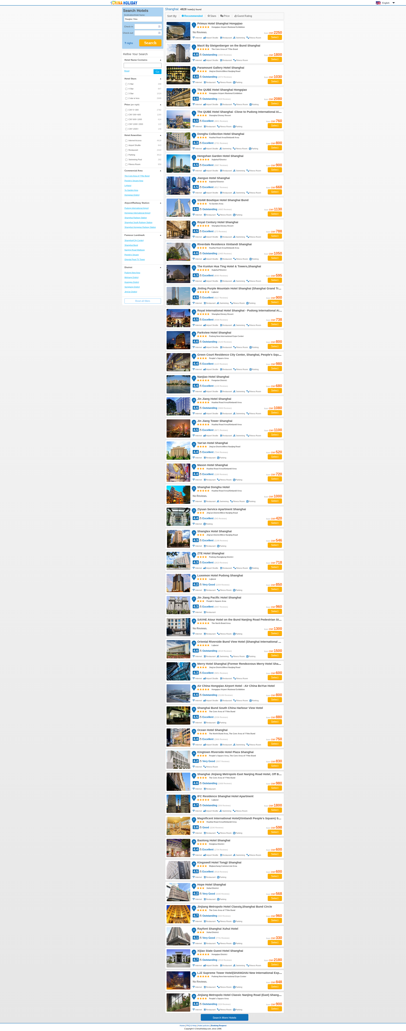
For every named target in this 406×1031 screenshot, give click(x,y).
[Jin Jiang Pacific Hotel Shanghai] (178, 605)
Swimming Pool (144, 160)
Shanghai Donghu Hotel (213, 488)
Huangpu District (131, 282)
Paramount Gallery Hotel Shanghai (220, 68)
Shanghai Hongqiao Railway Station (140, 227)
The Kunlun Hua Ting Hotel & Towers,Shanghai (228, 267)
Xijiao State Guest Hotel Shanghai (219, 951)
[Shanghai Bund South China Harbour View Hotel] (178, 715)
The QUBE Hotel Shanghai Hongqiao (221, 90)
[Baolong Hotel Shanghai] (178, 848)
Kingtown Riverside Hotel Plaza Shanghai (225, 752)
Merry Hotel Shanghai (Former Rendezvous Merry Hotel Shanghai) (241, 664)
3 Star (144, 93)
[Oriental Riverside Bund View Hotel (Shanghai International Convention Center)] (178, 649)
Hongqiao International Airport (137, 213)
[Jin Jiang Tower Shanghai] (178, 428)
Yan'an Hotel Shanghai (212, 443)
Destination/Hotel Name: (134, 15)
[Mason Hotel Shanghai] (178, 472)
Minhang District (131, 277)
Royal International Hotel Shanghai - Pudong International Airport (241, 311)
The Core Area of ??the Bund (137, 176)
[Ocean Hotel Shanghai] (178, 737)
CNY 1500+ (144, 129)
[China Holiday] (123, 4)
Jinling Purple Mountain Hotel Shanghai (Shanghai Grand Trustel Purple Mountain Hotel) (256, 289)
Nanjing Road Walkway (134, 250)
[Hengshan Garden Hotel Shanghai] (178, 163)
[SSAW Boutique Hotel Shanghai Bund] (178, 208)
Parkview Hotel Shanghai (213, 333)
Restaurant (144, 150)
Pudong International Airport (136, 208)
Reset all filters (142, 301)
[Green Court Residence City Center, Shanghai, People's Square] (178, 362)
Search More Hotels (224, 1017)
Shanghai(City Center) (134, 240)
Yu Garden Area (131, 190)
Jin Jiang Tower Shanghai (214, 421)
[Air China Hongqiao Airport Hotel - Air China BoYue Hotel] (178, 693)
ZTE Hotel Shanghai (210, 554)
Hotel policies (204, 1025)
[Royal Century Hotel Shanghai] (178, 230)
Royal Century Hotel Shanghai (217, 223)
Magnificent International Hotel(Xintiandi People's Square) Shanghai (242, 819)
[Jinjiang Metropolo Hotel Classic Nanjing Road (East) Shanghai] (178, 1002)
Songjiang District (132, 287)
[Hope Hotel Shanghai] (178, 892)
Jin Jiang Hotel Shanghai (213, 399)
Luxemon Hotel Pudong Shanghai (219, 576)
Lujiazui (127, 185)
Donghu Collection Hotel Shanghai (220, 134)
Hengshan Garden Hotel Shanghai (219, 156)
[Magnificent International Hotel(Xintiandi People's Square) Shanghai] (178, 826)
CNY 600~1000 (144, 119)
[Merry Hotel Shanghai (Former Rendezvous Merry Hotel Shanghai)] (178, 671)
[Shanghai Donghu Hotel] (178, 495)
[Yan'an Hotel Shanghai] (178, 450)
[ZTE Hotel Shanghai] (178, 561)
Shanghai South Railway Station (138, 222)
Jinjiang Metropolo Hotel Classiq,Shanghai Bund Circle (234, 907)
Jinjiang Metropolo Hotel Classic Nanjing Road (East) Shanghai (239, 995)
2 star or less (144, 98)
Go (157, 71)
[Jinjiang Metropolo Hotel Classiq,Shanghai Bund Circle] (178, 914)
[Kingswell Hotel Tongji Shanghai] (178, 870)
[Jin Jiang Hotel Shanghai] (178, 406)
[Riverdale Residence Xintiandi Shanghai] (178, 252)
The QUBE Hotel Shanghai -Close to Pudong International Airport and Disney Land (252, 112)
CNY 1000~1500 (144, 124)
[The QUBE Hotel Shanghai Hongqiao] (178, 97)
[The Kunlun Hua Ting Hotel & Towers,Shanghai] (178, 274)
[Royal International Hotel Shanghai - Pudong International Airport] (178, 318)
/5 (212, 54)
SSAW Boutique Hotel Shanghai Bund (222, 201)
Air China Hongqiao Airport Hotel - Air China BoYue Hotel (235, 686)
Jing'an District (130, 292)
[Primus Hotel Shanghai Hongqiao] (178, 31)
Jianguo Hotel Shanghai (213, 178)
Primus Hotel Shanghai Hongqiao (219, 24)
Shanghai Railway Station (135, 218)
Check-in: (129, 26)
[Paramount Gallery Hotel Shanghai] (178, 75)
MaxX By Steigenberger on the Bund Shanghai (228, 46)
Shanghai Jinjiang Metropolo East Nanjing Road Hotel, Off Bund (240, 775)
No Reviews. (200, 32)
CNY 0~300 (144, 110)
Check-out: (128, 33)
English (386, 3)
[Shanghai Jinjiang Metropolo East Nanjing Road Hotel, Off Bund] (178, 782)
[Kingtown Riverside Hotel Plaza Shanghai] (178, 759)
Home (182, 1025)
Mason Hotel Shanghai (212, 465)
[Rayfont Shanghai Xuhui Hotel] (178, 936)
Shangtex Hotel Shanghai (214, 532)
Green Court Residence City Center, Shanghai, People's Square (239, 355)
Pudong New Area (132, 273)
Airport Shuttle (144, 145)
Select (274, 37)
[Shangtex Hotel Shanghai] (178, 539)
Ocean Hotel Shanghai (212, 730)
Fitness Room (144, 164)
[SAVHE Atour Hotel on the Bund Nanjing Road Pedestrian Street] (178, 627)
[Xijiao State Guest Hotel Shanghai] (178, 958)
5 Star (144, 84)
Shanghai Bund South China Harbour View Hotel (229, 708)
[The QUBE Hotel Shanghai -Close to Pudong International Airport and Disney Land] (178, 119)
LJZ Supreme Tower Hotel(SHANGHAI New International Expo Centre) (244, 973)
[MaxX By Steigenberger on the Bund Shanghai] (178, 53)
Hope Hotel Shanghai (211, 885)
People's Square (131, 255)
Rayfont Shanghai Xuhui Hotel (217, 929)
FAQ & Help (191, 1025)
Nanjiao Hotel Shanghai (212, 377)
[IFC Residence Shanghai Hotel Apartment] (178, 804)
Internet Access (144, 140)
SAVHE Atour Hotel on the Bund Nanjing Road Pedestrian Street (240, 620)
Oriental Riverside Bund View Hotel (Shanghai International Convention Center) (250, 642)
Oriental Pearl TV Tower (134, 259)
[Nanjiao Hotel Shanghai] (178, 384)
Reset (126, 71)
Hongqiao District (131, 195)
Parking (144, 155)
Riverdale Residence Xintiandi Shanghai (224, 245)
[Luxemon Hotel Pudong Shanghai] (178, 583)
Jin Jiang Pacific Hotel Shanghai (218, 598)
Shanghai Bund (131, 245)
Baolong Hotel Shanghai (213, 841)
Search (150, 43)
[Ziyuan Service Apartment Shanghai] (178, 517)
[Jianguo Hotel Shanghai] (178, 185)
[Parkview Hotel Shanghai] (178, 340)
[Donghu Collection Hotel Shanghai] (178, 141)
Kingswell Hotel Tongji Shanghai (218, 863)
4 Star (144, 89)
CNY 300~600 (144, 115)
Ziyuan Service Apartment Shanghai (221, 510)
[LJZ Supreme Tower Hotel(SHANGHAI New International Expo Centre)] (178, 980)
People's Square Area (133, 181)
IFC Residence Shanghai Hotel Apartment (224, 797)
